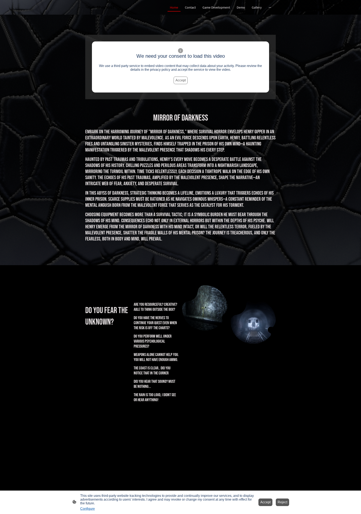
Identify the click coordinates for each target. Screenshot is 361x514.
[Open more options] (270, 7)
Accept (180, 80)
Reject (282, 502)
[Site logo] (99, 7)
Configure (87, 508)
